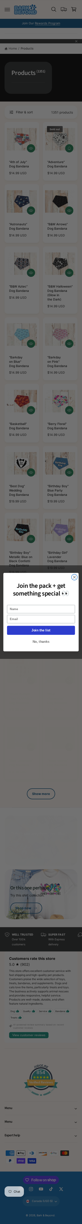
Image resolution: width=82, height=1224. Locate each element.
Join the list (40, 630)
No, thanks (41, 641)
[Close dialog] (74, 577)
